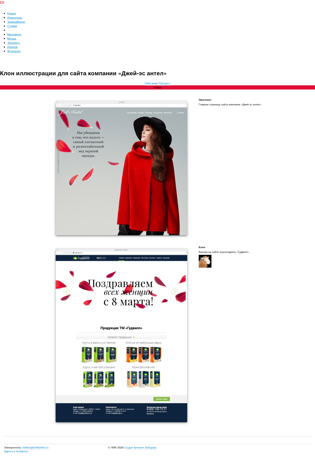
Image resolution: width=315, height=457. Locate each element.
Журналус (14, 51)
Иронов (12, 47)
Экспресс (13, 43)
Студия (12, 26)
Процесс (164, 83)
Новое (11, 13)
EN (2, 2)
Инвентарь (14, 17)
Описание (151, 83)
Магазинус (14, 34)
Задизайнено (16, 22)
